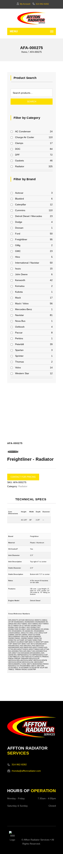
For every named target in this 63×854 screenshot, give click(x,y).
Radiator (19, 166)
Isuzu (18, 268)
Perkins (19, 338)
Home (24, 52)
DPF (17, 154)
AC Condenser (23, 131)
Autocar (19, 192)
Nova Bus (20, 321)
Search (31, 101)
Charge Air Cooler (24, 137)
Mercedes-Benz (23, 309)
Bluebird (19, 198)
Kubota (19, 291)
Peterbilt (19, 344)
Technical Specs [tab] (30, 499)
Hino (17, 257)
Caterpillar (20, 204)
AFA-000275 (36, 52)
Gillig (17, 245)
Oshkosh (20, 326)
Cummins (20, 210)
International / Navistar (27, 262)
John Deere (21, 274)
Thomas (19, 361)
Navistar (19, 315)
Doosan (19, 227)
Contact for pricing (23, 477)
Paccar (19, 332)
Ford (17, 233)
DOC (17, 149)
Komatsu (20, 286)
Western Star (22, 373)
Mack (18, 297)
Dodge (18, 222)
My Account (25, 4)
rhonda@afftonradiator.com (26, 770)
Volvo (18, 367)
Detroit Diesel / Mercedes (28, 216)
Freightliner (21, 239)
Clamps (19, 143)
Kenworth (20, 280)
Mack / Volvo (22, 303)
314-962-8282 (42, 4)
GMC (18, 251)
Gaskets (19, 160)
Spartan (19, 350)
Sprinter (19, 356)
